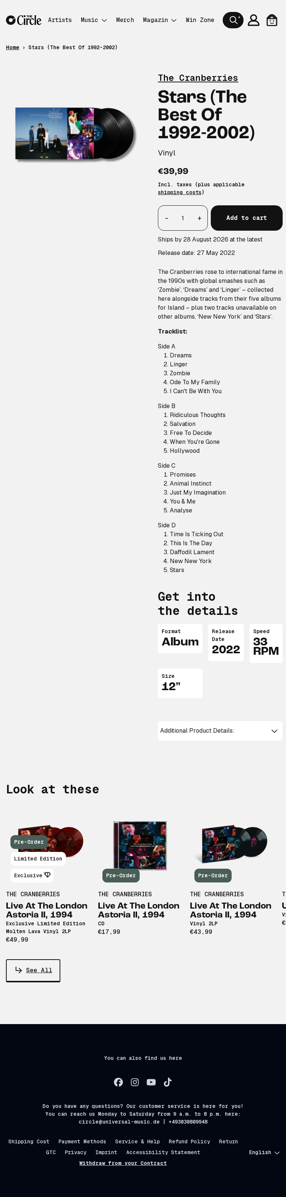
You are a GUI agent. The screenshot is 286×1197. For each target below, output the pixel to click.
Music (89, 19)
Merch (125, 19)
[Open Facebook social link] (118, 1082)
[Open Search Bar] (233, 20)
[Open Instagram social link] (135, 1082)
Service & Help (137, 1141)
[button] (220, 730)
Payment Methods (82, 1141)
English (260, 1152)
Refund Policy (189, 1141)
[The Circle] (23, 20)
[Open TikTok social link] (167, 1082)
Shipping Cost (29, 1141)
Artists (60, 19)
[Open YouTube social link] (151, 1082)
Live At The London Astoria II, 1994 (47, 911)
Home (12, 47)
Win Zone (200, 19)
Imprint (106, 1152)
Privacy (75, 1152)
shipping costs (179, 192)
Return (228, 1141)
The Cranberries (198, 78)
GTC (51, 1152)
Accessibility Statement (163, 1152)
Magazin (155, 19)
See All (39, 970)
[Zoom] (74, 135)
